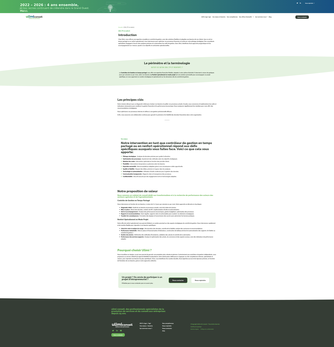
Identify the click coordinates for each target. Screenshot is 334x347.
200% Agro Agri (206, 17)
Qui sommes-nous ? (261, 17)
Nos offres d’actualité (245, 17)
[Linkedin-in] (117, 330)
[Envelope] (121, 330)
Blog (270, 17)
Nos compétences (232, 17)
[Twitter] (113, 330)
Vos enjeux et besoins (218, 17)
